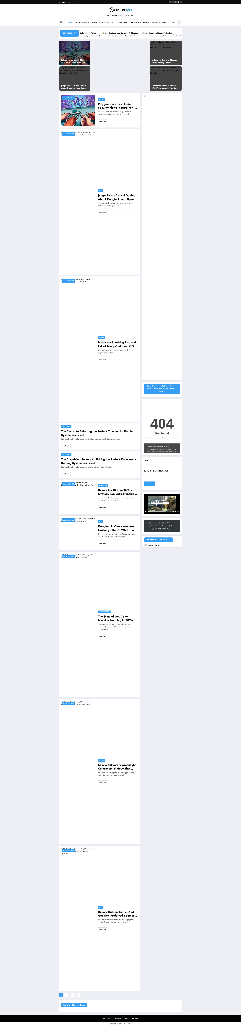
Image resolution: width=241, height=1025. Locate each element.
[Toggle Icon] (60, 22)
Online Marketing (81, 22)
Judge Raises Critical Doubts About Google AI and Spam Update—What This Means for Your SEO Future (131, 31)
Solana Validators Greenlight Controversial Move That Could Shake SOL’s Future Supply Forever (117, 766)
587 (73, 995)
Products (146, 22)
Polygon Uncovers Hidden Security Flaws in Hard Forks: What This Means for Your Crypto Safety (92, 31)
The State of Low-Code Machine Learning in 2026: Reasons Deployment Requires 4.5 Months (116, 618)
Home (70, 22)
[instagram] (178, 2)
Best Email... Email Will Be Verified (156, 471)
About (110, 1018)
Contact (118, 1018)
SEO (100, 191)
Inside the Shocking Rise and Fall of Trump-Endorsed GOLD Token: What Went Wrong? (117, 344)
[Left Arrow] (174, 35)
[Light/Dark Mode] (179, 22)
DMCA (126, 1018)
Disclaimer (135, 1018)
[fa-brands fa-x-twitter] (173, 2)
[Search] (173, 22)
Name (146, 460)
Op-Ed (126, 22)
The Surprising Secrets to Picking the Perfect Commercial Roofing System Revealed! (99, 461)
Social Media (66, 426)
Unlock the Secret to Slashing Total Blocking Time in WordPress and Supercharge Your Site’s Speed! (164, 61)
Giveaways (135, 22)
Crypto (101, 99)
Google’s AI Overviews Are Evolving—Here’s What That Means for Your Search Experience (116, 528)
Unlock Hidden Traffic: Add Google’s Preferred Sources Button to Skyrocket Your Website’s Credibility (116, 913)
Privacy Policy (128, 1023)
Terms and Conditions (115, 1023)
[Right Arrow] (178, 35)
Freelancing (96, 22)
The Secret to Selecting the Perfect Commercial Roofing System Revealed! (97, 433)
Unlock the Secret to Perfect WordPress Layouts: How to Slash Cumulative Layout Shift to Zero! (165, 86)
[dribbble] (175, 2)
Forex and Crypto (108, 22)
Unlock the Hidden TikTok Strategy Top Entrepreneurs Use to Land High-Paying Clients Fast (116, 492)
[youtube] (181, 2)
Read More (102, 121)
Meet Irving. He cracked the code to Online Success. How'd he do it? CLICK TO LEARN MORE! (162, 525)
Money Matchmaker (159, 22)
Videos (119, 22)
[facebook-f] (170, 2)
